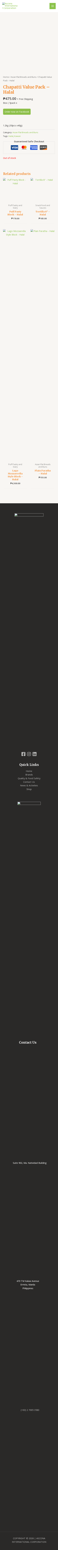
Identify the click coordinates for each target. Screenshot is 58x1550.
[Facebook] (23, 754)
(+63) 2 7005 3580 (29, 1409)
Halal (11, 136)
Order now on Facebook (17, 111)
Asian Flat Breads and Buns (23, 77)
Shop (29, 789)
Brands (29, 774)
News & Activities (29, 785)
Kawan (17, 136)
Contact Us (29, 781)
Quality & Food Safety (29, 778)
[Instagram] (29, 754)
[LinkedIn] (34, 754)
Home (6, 77)
